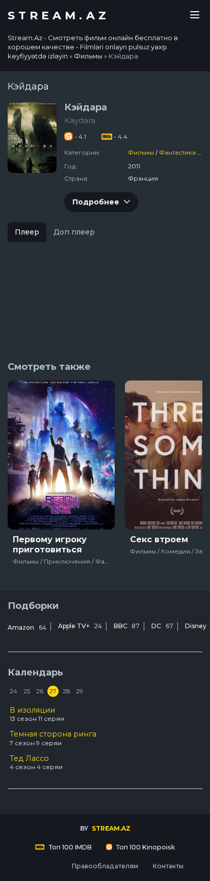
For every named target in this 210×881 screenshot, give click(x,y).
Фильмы (141, 152)
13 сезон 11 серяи (37, 714)
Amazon (27, 627)
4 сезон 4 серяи (36, 762)
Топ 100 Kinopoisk (145, 847)
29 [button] (79, 691)
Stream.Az (59, 15)
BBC (127, 626)
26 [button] (39, 691)
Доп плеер (74, 232)
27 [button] (53, 691)
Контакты (167, 866)
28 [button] (66, 691)
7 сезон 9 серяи (53, 738)
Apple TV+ (80, 626)
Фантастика (177, 152)
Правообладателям (104, 866)
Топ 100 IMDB (69, 847)
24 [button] (13, 691)
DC (162, 626)
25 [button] (26, 691)
